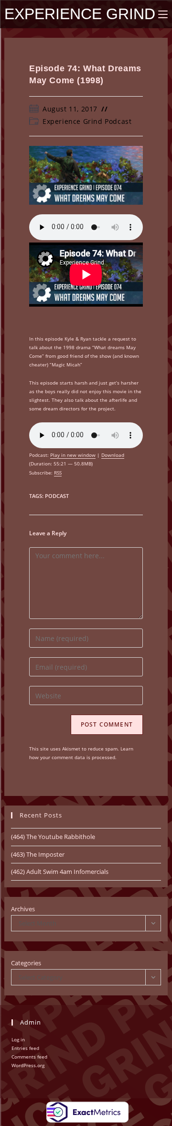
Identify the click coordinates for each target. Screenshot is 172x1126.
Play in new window (73, 455)
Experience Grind (79, 13)
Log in (18, 1039)
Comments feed (29, 1056)
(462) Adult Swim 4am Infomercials (59, 871)
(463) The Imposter (37, 854)
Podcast (57, 495)
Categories (26, 963)
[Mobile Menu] (163, 14)
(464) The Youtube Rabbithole (53, 836)
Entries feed (25, 1048)
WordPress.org (27, 1065)
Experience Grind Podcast (87, 121)
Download (112, 455)
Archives (23, 909)
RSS (58, 472)
